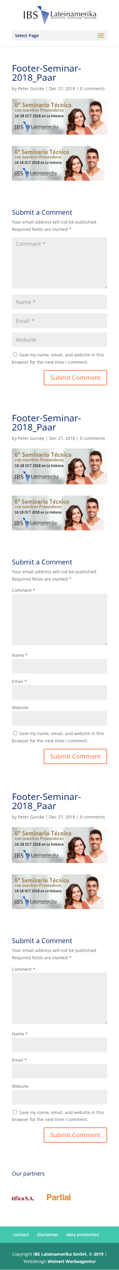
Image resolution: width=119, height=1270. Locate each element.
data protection (82, 1234)
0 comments (92, 88)
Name (20, 655)
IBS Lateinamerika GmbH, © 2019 (68, 1254)
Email (19, 681)
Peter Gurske (31, 88)
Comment (23, 590)
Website (20, 707)
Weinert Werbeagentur (72, 1261)
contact (21, 1234)
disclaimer (47, 1234)
